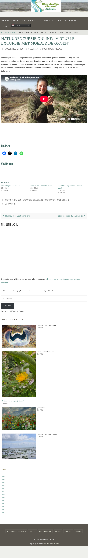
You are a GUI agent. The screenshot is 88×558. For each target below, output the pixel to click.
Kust (58, 199)
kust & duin (10, 32)
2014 (3, 511)
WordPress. (55, 542)
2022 (3, 486)
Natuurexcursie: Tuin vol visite (70, 214)
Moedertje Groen (14, 49)
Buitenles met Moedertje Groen (40, 185)
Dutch (17, 25)
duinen (18, 199)
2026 (3, 474)
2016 (3, 505)
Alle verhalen (45, 529)
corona (9, 199)
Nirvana (46, 542)
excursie (27, 199)
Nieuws (58, 49)
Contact (68, 529)
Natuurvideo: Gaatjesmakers (17, 214)
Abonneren (7, 304)
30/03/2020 (33, 49)
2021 (3, 489)
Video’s (58, 529)
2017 (3, 501)
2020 (3, 492)
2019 (3, 496)
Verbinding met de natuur (10, 185)
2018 (3, 498)
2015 (3, 508)
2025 (3, 477)
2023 (3, 483)
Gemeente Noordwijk (44, 199)
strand (66, 199)
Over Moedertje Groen (16, 529)
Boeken (33, 529)
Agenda (78, 529)
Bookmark (10, 202)
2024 (3, 480)
